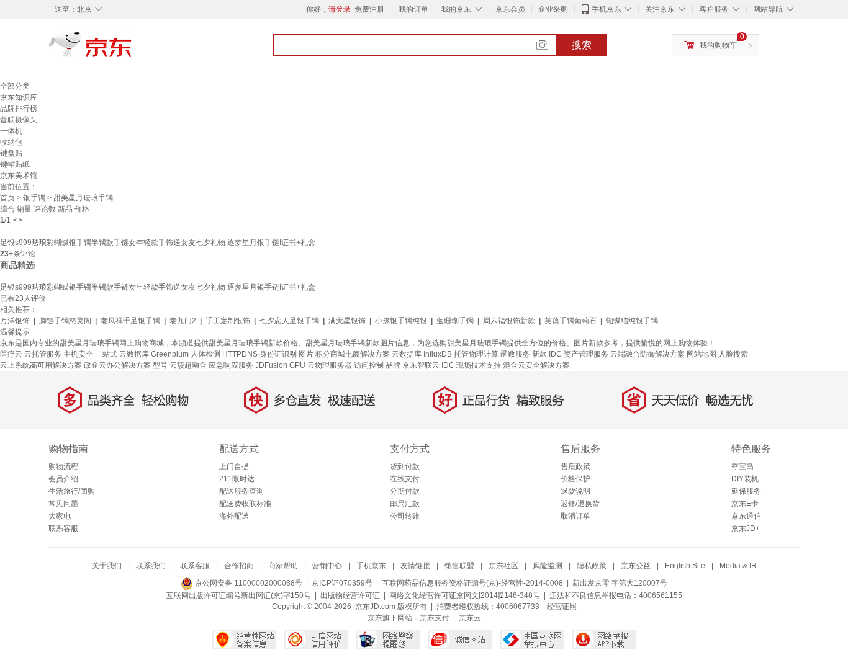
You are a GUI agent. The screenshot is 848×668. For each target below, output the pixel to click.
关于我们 (107, 565)
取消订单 (575, 516)
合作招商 (239, 565)
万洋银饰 (15, 320)
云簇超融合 (188, 365)
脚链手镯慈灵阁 (65, 320)
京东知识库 (18, 97)
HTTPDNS (240, 354)
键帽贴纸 (15, 164)
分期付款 (405, 491)
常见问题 (63, 503)
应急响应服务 (231, 365)
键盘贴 (11, 153)
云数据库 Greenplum (154, 354)
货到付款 (405, 466)
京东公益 (636, 565)
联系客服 (63, 528)
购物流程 (63, 466)
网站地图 (701, 354)
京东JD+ (745, 528)
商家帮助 (283, 565)
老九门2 (182, 320)
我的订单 (413, 9)
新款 (539, 354)
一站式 (106, 354)
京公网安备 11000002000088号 (247, 583)
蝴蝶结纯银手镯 (632, 320)
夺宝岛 (742, 466)
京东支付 (434, 617)
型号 (160, 365)
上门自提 (234, 466)
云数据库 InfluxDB (422, 354)
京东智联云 (421, 365)
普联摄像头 (18, 119)
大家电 (59, 516)
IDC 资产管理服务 (578, 354)
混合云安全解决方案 (536, 365)
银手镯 (34, 198)
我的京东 (456, 9)
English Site (685, 565)
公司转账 (405, 516)
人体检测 (205, 354)
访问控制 (369, 365)
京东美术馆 (18, 175)
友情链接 (415, 565)
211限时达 (237, 478)
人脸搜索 (733, 354)
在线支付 (405, 478)
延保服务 (746, 491)
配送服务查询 (241, 491)
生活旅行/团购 (71, 491)
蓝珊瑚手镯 (455, 320)
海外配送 (234, 516)
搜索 (582, 45)
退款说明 (575, 491)
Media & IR (738, 565)
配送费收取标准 (245, 503)
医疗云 (11, 354)
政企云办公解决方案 (117, 365)
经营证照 (562, 606)
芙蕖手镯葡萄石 (570, 320)
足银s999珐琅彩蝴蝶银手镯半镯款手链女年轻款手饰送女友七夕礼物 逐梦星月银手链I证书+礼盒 (157, 242)
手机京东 (606, 9)
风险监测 (547, 565)
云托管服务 (42, 354)
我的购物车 (718, 45)
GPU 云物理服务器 (320, 365)
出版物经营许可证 (350, 595)
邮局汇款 (405, 503)
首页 (7, 198)
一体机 (11, 131)
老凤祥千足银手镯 (130, 320)
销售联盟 (459, 565)
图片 (306, 354)
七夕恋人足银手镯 (289, 320)
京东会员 (510, 9)
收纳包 (11, 142)
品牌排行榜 (18, 108)
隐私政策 (592, 565)
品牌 (393, 365)
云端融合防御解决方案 (647, 354)
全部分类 (15, 86)
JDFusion (271, 365)
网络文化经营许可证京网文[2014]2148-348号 (464, 595)
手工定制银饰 (227, 320)
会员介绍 (63, 478)
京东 (132, 49)
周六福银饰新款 (509, 320)
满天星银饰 (347, 320)
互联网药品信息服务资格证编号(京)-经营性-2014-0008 (472, 583)
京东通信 (746, 516)
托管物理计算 (476, 354)
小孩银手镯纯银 (401, 320)
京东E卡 (745, 503)
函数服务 (515, 354)
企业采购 (553, 9)
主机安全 (78, 354)
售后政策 (575, 466)
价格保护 (575, 478)
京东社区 (503, 565)
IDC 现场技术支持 (471, 365)
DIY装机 (745, 478)
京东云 (470, 617)
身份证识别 (278, 354)
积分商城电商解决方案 (352, 354)
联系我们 (151, 565)
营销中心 (327, 565)
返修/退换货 (580, 503)
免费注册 (369, 9)
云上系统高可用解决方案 (41, 365)
